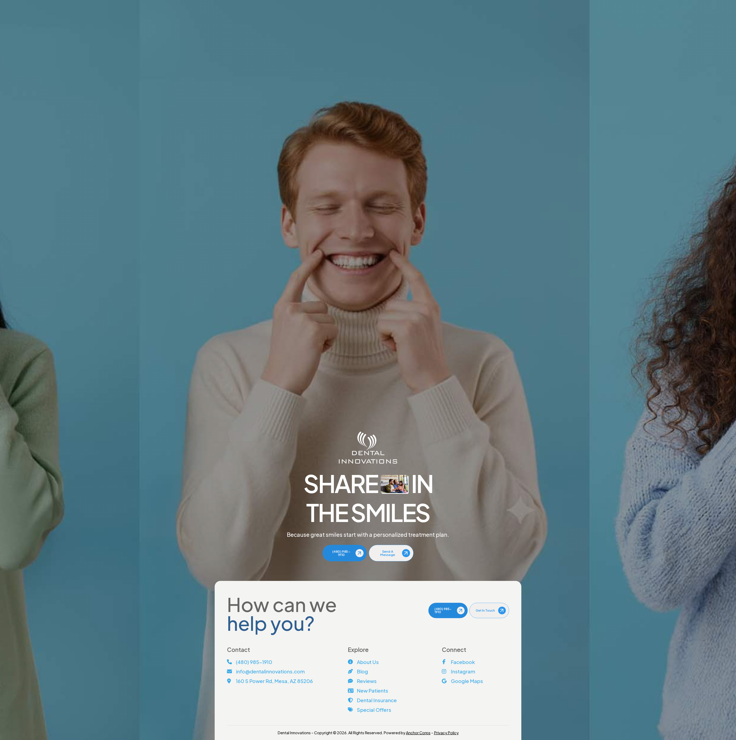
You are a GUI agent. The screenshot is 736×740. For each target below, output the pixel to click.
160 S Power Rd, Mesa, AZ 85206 (480, 2)
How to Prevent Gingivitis (483, 184)
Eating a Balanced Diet (486, 197)
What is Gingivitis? (479, 156)
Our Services (374, 20)
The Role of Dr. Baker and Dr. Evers (489, 170)
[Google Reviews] (251, 2)
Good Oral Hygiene (484, 190)
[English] (447, 2)
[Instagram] (247, 2)
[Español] (453, 2)
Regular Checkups (479, 177)
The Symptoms (477, 163)
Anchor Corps (418, 732)
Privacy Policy (446, 732)
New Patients (401, 20)
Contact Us (222, 2)
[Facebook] (243, 2)
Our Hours (511, 2)
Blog (236, 2)
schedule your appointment (320, 393)
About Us (351, 20)
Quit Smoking (481, 204)
